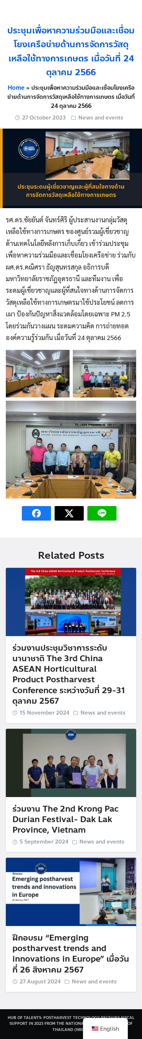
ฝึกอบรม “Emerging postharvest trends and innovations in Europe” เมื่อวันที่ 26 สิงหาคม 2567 (70, 953)
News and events (100, 118)
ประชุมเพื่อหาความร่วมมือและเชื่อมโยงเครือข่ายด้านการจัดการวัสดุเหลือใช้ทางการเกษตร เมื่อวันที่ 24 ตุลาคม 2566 (71, 51)
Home (16, 88)
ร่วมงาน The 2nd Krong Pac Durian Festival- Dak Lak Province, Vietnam (65, 820)
